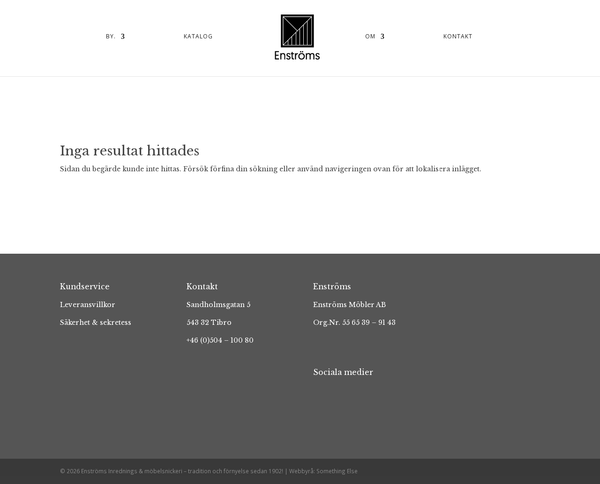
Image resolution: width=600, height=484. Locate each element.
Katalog (198, 36)
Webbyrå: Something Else (323, 471)
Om (370, 36)
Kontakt (457, 36)
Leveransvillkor (87, 305)
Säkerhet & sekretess (95, 322)
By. (111, 36)
